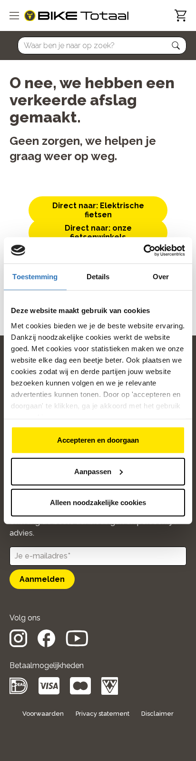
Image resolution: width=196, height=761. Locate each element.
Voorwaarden (43, 713)
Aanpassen (92, 471)
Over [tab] (161, 277)
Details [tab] (98, 277)
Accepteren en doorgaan (98, 440)
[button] (176, 45)
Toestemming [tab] (35, 277)
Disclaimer (157, 713)
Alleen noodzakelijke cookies (98, 502)
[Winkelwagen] (180, 15)
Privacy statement (102, 713)
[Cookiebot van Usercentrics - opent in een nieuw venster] (143, 250)
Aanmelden (42, 579)
